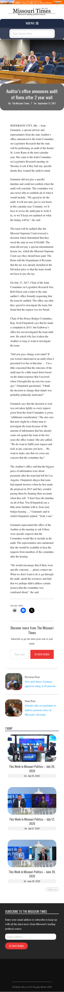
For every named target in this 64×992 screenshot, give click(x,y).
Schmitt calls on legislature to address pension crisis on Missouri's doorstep (40, 710)
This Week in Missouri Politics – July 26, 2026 (32, 768)
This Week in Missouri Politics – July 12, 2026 (32, 821)
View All (52, 889)
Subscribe (42, 654)
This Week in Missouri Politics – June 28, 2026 (32, 874)
